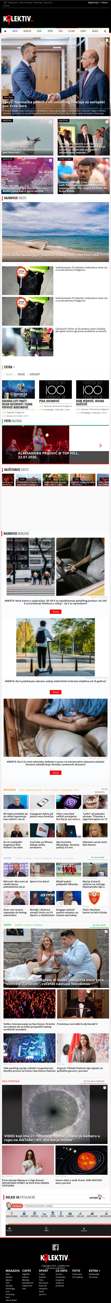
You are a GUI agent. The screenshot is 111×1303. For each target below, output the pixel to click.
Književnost (27, 1285)
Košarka (28, 858)
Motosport (47, 858)
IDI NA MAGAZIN (101, 790)
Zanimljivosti (27, 1283)
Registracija (93, 2)
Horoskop (93, 1277)
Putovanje (10, 1294)
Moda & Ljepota (34, 790)
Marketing (38, 2)
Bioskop (38, 925)
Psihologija (67, 790)
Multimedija (94, 1274)
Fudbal (18, 858)
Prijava (104, 2)
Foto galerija (77, 1277)
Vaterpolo (69, 858)
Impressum (47, 2)
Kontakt (6, 5)
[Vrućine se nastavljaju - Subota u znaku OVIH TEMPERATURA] (55, 231)
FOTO (61, 31)
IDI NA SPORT (97, 857)
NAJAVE (95, 31)
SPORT (50, 31)
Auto (8, 1297)
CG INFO (71, 31)
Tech (47, 790)
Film (24, 1288)
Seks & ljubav (11, 1300)
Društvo (59, 1274)
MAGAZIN (27, 31)
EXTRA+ (83, 31)
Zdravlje (55, 790)
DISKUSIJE (16, 533)
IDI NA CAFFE (99, 925)
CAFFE (39, 31)
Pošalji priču (13, 2)
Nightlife (19, 925)
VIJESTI (15, 31)
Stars (21, 790)
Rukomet (58, 858)
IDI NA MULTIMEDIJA (94, 1081)
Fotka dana (77, 1274)
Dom (76, 790)
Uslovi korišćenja (26, 2)
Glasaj (56, 611)
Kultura (29, 925)
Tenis (36, 858)
